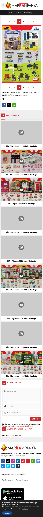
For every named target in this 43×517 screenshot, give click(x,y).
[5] (21, 82)
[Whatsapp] (33, 461)
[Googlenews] (38, 461)
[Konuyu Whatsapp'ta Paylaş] (14, 105)
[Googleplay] (8, 466)
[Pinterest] (28, 461)
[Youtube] (23, 461)
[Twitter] (8, 461)
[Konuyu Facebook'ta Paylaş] (4, 105)
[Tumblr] (18, 466)
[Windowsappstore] (13, 466)
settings (25, 509)
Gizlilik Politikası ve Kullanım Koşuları (15, 480)
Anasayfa (5, 92)
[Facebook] (3, 461)
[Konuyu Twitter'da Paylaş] (9, 105)
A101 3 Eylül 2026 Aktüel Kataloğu (22, 12)
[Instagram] (13, 461)
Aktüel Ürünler (15, 92)
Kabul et (7, 513)
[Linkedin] (18, 461)
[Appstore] (3, 466)
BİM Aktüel (26, 92)
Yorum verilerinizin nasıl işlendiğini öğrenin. (17, 426)
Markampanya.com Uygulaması (13, 474)
